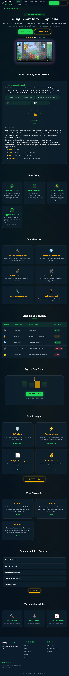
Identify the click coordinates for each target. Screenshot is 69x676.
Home (19, 1)
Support (49, 651)
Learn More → (17, 443)
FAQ (26, 4)
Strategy (19, 4)
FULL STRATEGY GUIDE (34, 479)
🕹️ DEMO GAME (42, 32)
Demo (25, 1)
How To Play (33, 1)
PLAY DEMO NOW (34, 394)
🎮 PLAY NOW (25, 32)
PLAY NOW (54, 3)
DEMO (63, 3)
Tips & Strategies (52, 648)
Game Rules (50, 645)
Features (42, 1)
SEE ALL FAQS (34, 590)
